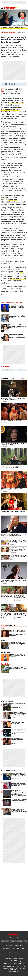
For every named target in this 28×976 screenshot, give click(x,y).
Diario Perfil (5, 941)
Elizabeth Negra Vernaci (8, 369)
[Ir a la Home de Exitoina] (11, 8)
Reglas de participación (10, 952)
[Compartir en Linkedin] (12, 84)
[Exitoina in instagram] (10, 938)
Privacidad (16, 948)
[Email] (14, 84)
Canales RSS (8, 945)
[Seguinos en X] (17, 938)
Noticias (20, 941)
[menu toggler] (2, 8)
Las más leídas (7, 701)
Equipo (23, 948)
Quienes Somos (19, 945)
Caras (13, 941)
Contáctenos (6, 948)
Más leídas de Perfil (9, 771)
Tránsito (22, 952)
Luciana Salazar (21, 369)
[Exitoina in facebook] (14, 938)
